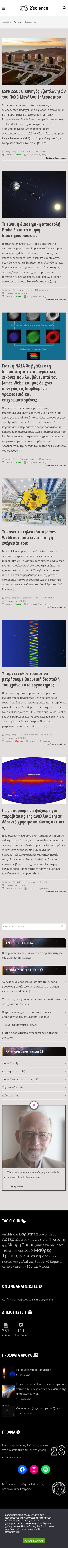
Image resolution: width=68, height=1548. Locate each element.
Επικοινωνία (13, 1457)
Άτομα (44, 1266)
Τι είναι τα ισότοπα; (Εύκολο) (19, 1025)
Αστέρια (10, 1239)
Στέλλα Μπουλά (23, 151)
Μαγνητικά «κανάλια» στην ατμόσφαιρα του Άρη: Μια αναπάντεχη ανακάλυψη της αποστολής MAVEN (41, 1389)
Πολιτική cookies (18, 1529)
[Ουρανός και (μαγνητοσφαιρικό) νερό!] (8, 1411)
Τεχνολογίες (30, 22)
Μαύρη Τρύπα (21, 1244)
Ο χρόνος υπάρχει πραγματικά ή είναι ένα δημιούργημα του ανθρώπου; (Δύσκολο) (27, 1014)
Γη (63, 1240)
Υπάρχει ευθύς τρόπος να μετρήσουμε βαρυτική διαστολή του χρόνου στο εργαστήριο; (31, 679)
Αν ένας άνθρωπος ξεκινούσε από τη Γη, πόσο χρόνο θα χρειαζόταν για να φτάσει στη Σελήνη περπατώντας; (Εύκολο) (30, 986)
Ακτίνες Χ (25, 1250)
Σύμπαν (32, 1266)
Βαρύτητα (28, 1234)
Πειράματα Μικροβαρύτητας (33, 1370)
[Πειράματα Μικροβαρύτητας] (8, 1372)
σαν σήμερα (47, 1234)
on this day (10, 1234)
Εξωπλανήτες (10, 1261)
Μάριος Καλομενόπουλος (27, 735)
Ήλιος (55, 1239)
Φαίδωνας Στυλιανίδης (26, 882)
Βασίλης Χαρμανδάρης (26, 459)
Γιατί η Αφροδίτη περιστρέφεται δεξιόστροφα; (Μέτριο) (30, 1035)
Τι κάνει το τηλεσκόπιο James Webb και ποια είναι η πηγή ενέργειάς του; (29, 537)
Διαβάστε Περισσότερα (56, 158)
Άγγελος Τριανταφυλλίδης (28, 598)
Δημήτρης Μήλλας (25, 290)
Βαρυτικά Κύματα (48, 1261)
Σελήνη (52, 1256)
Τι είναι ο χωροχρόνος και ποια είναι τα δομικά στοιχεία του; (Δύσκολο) (31, 1002)
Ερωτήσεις (20, 1335)
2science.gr (31, 1523)
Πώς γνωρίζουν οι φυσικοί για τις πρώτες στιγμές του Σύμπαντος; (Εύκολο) (32, 955)
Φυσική (6, 1063)
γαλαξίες (26, 1261)
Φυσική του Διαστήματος (17, 1079)
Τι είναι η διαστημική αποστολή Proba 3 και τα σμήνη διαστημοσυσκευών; (31, 229)
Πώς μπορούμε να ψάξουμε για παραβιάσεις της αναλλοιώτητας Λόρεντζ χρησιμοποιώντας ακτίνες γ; (33, 818)
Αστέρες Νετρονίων (14, 1266)
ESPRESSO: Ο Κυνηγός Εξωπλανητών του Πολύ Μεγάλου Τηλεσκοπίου (34, 94)
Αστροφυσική (10, 1071)
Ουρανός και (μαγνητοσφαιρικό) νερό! (39, 1408)
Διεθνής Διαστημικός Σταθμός (34, 1240)
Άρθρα (6, 1335)
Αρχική (17, 22)
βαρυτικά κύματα (34, 1256)
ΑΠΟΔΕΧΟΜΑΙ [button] (34, 1540)
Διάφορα (7, 1095)
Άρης (4, 1245)
